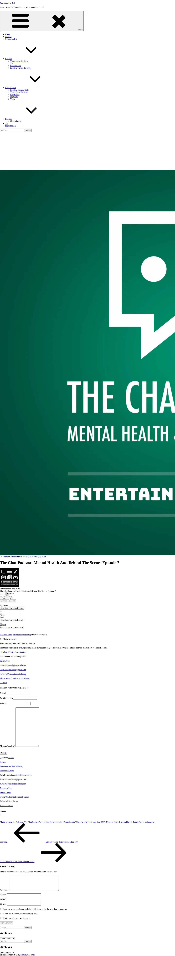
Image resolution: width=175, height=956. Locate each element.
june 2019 (101, 822)
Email (6, 698)
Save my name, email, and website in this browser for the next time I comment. (35, 909)
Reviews (8, 59)
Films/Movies (15, 65)
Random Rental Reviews (20, 68)
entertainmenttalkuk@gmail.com (13, 669)
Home (7, 34)
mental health (126, 822)
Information (4, 661)
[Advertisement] (87, 151)
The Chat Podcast (31, 822)
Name (2, 693)
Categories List (11, 39)
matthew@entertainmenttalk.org (13, 674)
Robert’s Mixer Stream (9, 801)
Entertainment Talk (7, 3)
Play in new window (21, 635)
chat (61, 822)
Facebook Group (7, 771)
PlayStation (14, 94)
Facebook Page (6, 788)
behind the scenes (51, 822)
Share (13, 601)
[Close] (1, 613)
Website (3, 703)
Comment (4, 890)
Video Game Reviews (19, 61)
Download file (6, 635)
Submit (3, 753)
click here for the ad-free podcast (13, 652)
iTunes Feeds (15, 121)
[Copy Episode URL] (1, 623)
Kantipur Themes (27, 955)
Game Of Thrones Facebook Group (14, 797)
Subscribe (4, 601)
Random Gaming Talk (19, 90)
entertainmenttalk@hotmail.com (13, 665)
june (94, 822)
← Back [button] (3, 683)
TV (11, 63)
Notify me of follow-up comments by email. (21, 914)
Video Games (10, 88)
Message (7, 746)
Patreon (3, 762)
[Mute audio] (1, 596)
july (81, 822)
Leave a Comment (146, 822)
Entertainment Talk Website (11, 766)
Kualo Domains (6, 805)
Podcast (136, 822)
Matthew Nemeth (10, 556)
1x (7, 596)
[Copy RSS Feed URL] (1, 611)
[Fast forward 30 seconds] (10, 596)
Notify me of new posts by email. (16, 918)
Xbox (12, 99)
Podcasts (8, 119)
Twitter (11, 758)
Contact (8, 37)
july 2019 (88, 822)
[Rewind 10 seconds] (4, 596)
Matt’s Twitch (5, 792)
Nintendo (14, 97)
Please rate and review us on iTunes (14, 678)
